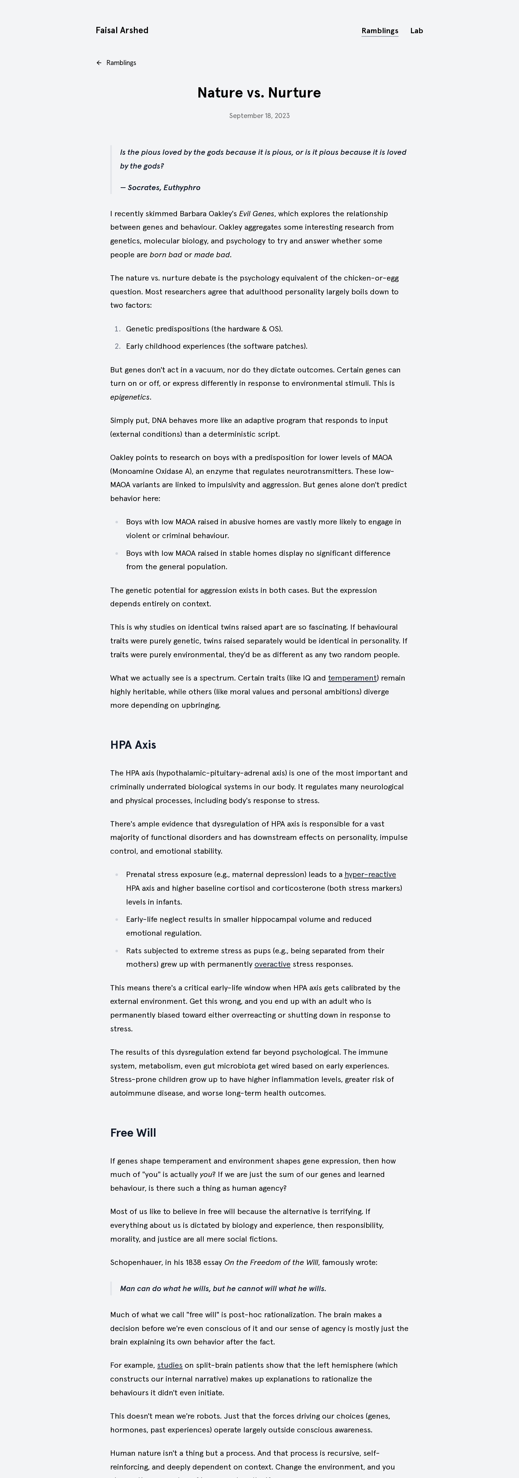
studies (170, 1365)
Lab (416, 30)
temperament (352, 678)
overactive (273, 964)
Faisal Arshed (122, 30)
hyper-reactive (370, 874)
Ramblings (380, 30)
